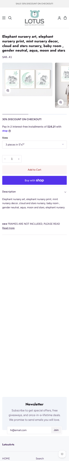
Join (56, 430)
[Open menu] (3, 18)
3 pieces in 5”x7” (15, 144)
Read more (8, 228)
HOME (6, 458)
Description (9, 191)
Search (40, 458)
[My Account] (58, 18)
